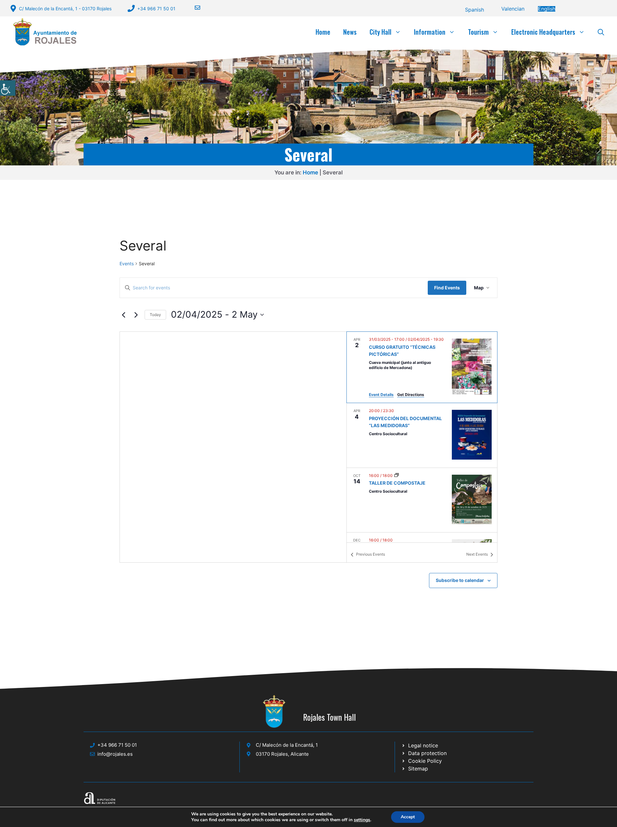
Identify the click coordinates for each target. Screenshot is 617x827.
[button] (601, 31)
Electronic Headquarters (543, 32)
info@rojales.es (115, 754)
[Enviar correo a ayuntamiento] (193, 7)
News (350, 32)
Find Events (447, 287)
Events (127, 263)
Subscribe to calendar (460, 580)
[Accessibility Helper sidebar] (7, 88)
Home (323, 32)
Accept (408, 817)
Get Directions (410, 394)
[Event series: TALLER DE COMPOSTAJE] (396, 475)
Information (429, 32)
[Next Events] (136, 315)
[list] (421, 437)
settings (362, 820)
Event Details (381, 394)
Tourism (478, 32)
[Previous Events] (123, 315)
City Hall (380, 32)
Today (155, 314)
